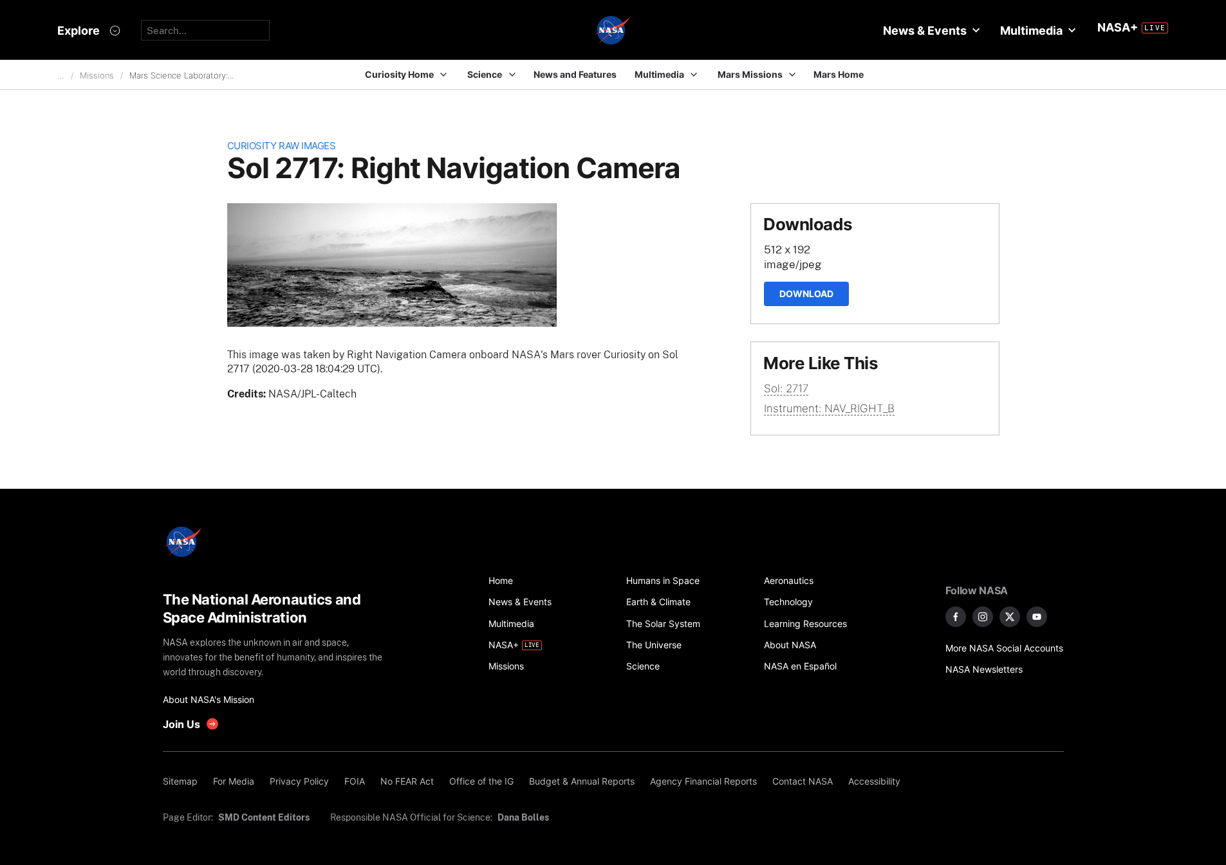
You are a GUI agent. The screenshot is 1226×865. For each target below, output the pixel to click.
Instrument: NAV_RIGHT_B (829, 408)
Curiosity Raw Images (281, 146)
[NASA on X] (1009, 616)
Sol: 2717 (786, 388)
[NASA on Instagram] (982, 616)
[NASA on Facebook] (955, 616)
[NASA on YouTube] (1036, 616)
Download (806, 293)
